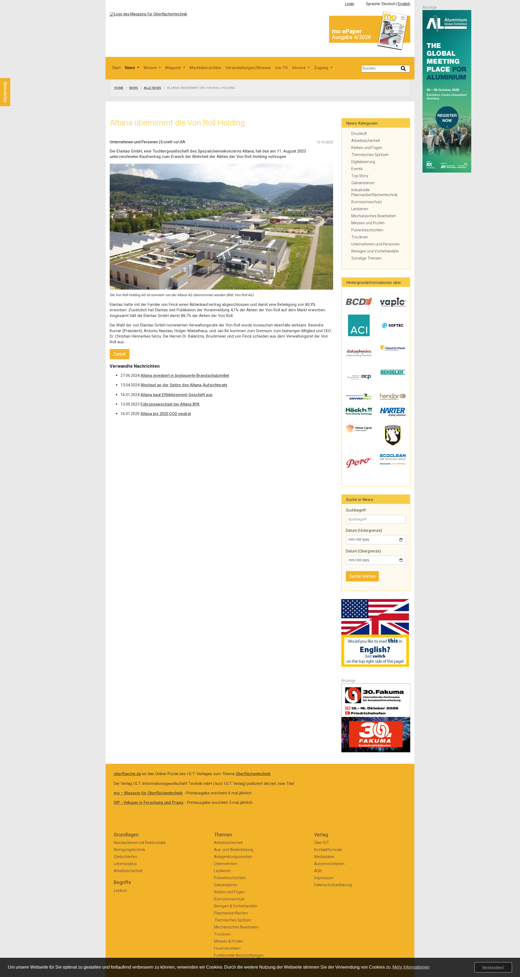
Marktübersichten (205, 68)
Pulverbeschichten (367, 230)
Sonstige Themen (366, 258)
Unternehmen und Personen (375, 244)
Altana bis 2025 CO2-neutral (166, 414)
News (133, 88)
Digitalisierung (363, 162)
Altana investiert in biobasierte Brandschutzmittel (185, 375)
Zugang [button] (321, 68)
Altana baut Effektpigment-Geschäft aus (176, 395)
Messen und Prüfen (368, 223)
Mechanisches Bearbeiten (373, 216)
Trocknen (359, 237)
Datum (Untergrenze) (364, 530)
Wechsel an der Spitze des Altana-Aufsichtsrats (184, 385)
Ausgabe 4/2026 (351, 37)
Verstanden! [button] (493, 967)
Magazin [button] (173, 68)
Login (349, 4)
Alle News (152, 88)
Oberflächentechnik (253, 774)
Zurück (119, 354)
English (404, 4)
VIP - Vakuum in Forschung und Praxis (148, 802)
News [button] (130, 68)
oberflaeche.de (127, 774)
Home (118, 88)
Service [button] (299, 68)
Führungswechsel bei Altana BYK (170, 404)
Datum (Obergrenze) (363, 551)
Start (116, 68)
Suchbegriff (356, 510)
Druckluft (359, 134)
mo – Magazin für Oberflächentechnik (148, 793)
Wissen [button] (151, 68)
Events (357, 169)
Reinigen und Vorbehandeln (375, 251)
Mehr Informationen (411, 967)
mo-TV (281, 68)
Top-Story (359, 176)
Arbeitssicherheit (365, 141)
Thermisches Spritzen (370, 155)
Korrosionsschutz (366, 202)
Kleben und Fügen (366, 148)
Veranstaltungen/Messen (248, 68)
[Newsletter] (14, 73)
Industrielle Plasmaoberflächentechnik (374, 192)
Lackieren (359, 209)
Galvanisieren (363, 183)
